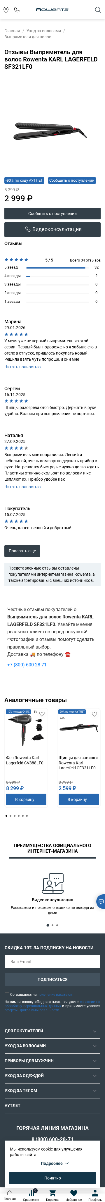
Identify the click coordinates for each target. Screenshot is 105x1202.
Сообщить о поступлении (52, 213)
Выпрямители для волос (27, 37)
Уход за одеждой (24, 1075)
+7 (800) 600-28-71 (27, 665)
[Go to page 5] (23, 816)
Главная (12, 30)
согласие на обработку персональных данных (52, 1004)
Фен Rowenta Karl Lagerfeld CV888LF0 (24, 760)
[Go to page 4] (19, 816)
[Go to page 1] (6, 816)
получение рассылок (55, 995)
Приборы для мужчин (29, 1060)
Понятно (52, 1178)
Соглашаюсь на (41, 995)
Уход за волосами (44, 30)
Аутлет (12, 1105)
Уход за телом (21, 1090)
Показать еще (22, 550)
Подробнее (52, 1163)
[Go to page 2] (10, 816)
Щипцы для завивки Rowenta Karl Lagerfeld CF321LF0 (78, 762)
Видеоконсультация (57, 229)
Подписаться (52, 979)
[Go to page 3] (14, 816)
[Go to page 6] (27, 816)
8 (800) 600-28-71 (53, 1139)
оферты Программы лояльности (32, 1010)
